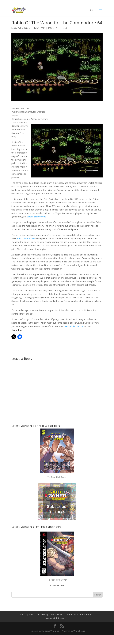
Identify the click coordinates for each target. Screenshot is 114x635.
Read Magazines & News (50, 614)
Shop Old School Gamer (79, 614)
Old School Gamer (23, 28)
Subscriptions (27, 614)
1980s (51, 28)
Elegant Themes (50, 631)
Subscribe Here (57, 585)
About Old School (55, 618)
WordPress (79, 631)
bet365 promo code (36, 216)
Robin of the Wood (26, 238)
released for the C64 (73, 326)
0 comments (62, 28)
